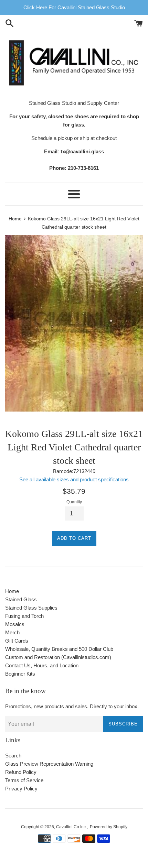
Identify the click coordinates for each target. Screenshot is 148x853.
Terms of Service (24, 780)
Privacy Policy (21, 788)
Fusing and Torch (24, 616)
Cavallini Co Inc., (72, 826)
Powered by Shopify (108, 826)
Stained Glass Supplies (31, 608)
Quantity (74, 502)
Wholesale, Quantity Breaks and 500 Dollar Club (59, 649)
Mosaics (14, 624)
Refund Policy (20, 772)
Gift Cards (16, 641)
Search (13, 755)
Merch (12, 632)
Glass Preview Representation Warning (49, 764)
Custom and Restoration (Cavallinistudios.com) (58, 657)
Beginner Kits (20, 674)
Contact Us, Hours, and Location (41, 665)
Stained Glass (21, 599)
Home (12, 591)
